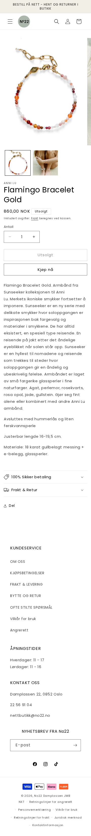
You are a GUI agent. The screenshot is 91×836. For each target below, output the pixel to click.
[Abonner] (75, 745)
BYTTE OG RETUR (25, 595)
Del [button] (12, 505)
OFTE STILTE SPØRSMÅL (31, 607)
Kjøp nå (45, 269)
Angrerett (19, 630)
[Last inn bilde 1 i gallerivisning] (17, 163)
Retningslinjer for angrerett (51, 802)
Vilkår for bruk (23, 618)
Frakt (34, 218)
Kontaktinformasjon (48, 825)
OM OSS (17, 561)
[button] (10, 21)
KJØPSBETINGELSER (27, 572)
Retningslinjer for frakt (32, 817)
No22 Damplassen (48, 796)
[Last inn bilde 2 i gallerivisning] (45, 163)
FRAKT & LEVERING (26, 584)
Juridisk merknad (68, 817)
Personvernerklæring (34, 810)
